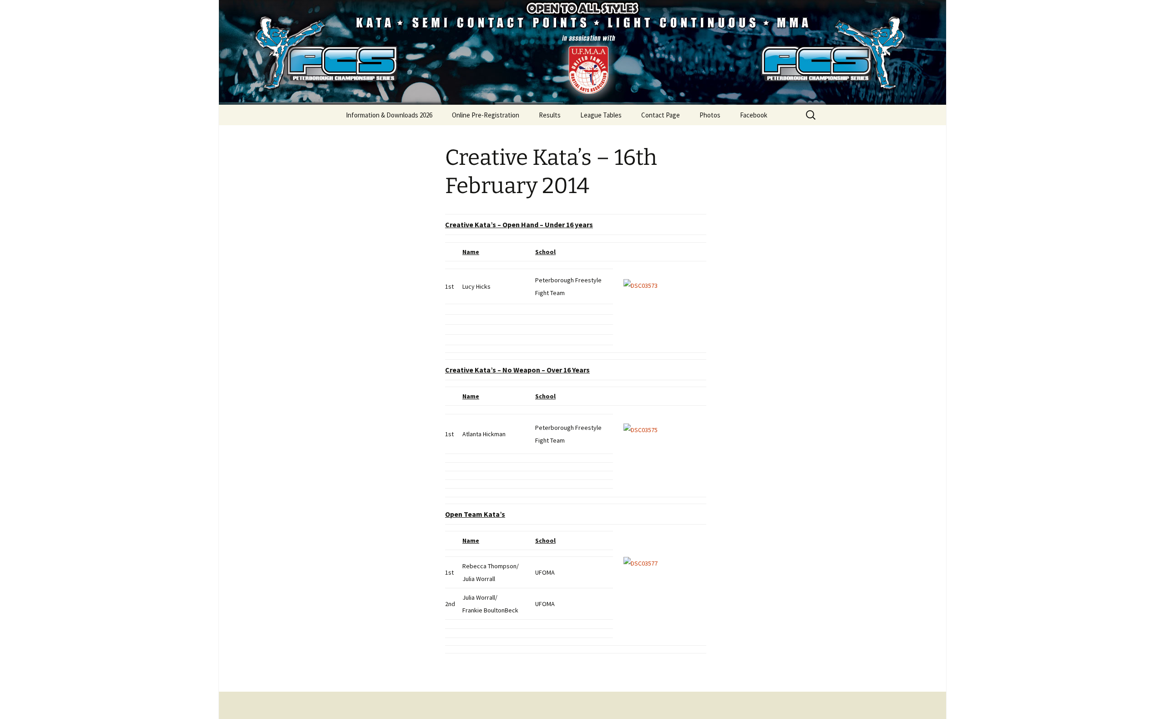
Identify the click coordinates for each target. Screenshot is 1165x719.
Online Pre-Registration (485, 115)
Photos (709, 115)
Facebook (753, 115)
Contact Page (660, 115)
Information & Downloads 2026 (389, 115)
